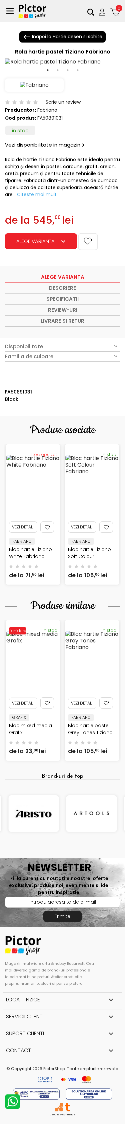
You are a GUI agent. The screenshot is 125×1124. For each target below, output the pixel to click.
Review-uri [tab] (62, 309)
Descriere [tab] (62, 287)
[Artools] (91, 813)
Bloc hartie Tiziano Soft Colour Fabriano (89, 556)
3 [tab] (67, 70)
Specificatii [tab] (62, 298)
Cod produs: (20, 118)
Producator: (20, 110)
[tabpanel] (62, 61)
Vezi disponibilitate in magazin (42, 144)
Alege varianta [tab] (62, 277)
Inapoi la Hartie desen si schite (62, 37)
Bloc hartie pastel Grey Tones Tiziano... (92, 729)
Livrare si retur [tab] (62, 320)
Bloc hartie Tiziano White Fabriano (30, 553)
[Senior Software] (59, 1107)
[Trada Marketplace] (67, 1107)
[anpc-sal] (37, 1093)
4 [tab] (77, 70)
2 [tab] (57, 70)
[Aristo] (33, 813)
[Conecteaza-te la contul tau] (103, 12)
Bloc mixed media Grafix (30, 729)
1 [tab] (47, 70)
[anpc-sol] (89, 1093)
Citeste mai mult (37, 194)
